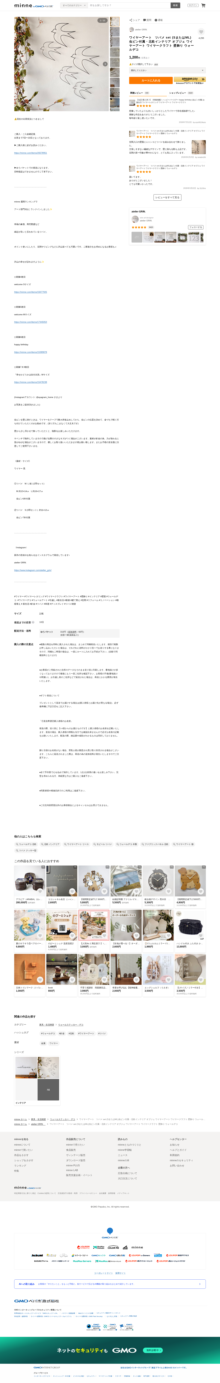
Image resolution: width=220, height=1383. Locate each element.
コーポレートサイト (103, 1273)
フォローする (195, 227)
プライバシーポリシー (88, 1193)
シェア (136, 20)
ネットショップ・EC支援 (61, 1376)
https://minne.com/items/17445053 (30, 322)
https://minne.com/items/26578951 (30, 153)
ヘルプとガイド (178, 1150)
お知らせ (174, 1144)
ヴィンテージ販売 (75, 1155)
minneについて (22, 1144)
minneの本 (123, 1160)
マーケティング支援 (105, 1376)
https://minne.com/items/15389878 (30, 352)
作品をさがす (21, 1155)
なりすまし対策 (112, 1316)
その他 (169, 1376)
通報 (160, 20)
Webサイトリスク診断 (85, 1313)
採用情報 (111, 1193)
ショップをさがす (23, 1160)
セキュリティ (91, 1376)
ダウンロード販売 (75, 1160)
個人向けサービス (158, 1376)
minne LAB (72, 1170)
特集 (16, 1171)
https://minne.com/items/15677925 (30, 292)
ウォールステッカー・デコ (70, 1024)
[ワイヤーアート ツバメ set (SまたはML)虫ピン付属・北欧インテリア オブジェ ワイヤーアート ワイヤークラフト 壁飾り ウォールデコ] (167, 136)
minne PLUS (73, 1165)
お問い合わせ (177, 1165)
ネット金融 (137, 1376)
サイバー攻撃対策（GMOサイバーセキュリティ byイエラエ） (51, 1316)
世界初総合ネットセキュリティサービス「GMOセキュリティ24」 (36, 1313)
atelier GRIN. (142, 29)
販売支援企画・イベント (79, 1175)
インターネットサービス (42, 1376)
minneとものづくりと (129, 1144)
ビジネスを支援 (78, 1376)
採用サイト (120, 1273)
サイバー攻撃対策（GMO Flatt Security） (90, 1316)
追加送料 (72, 632)
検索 (175, 5)
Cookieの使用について (47, 1193)
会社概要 (102, 1193)
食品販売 (71, 1150)
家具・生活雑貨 (46, 1024)
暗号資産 (147, 1376)
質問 (149, 20)
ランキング (20, 1165)
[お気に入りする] (201, 31)
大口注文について (127, 1178)
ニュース (123, 1155)
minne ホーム (20, 1119)
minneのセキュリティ (181, 1160)
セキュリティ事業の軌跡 (128, 1316)
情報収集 (127, 1376)
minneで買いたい (23, 1150)
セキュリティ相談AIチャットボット (108, 1313)
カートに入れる (151, 80)
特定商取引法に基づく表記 (25, 1193)
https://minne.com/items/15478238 (30, 382)
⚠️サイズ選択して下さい (141, 64)
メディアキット (123, 1193)
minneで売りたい (75, 1144)
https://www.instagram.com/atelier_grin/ (32, 570)
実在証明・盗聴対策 (21, 1316)
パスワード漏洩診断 (68, 1313)
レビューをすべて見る (167, 197)
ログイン (193, 5)
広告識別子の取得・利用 (68, 1193)
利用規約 (174, 1155)
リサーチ (118, 1376)
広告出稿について (127, 1173)
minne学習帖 (125, 1150)
